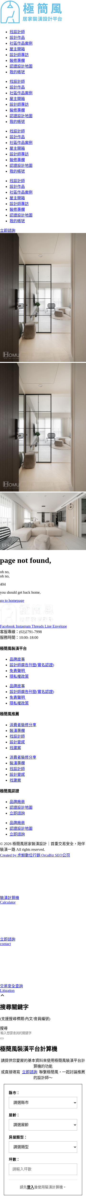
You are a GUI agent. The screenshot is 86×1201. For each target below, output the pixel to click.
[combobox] (43, 1033)
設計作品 (17, 38)
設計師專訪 (19, 55)
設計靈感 (17, 742)
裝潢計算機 (9, 898)
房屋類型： (18, 1137)
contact (5, 944)
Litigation (7, 991)
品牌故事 (17, 659)
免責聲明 (18, 671)
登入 (30, 1187)
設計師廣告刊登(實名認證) (32, 665)
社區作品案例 (21, 43)
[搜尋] (2, 1038)
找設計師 (17, 32)
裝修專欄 (17, 60)
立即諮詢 (17, 813)
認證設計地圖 (21, 66)
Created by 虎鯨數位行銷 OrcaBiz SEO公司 (35, 855)
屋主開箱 (17, 49)
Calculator (8, 902)
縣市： (14, 1093)
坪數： (14, 1159)
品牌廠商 (17, 802)
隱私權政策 (19, 676)
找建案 (15, 748)
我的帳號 (17, 72)
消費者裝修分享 (23, 725)
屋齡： (14, 1115)
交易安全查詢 (11, 986)
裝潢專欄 (17, 731)
